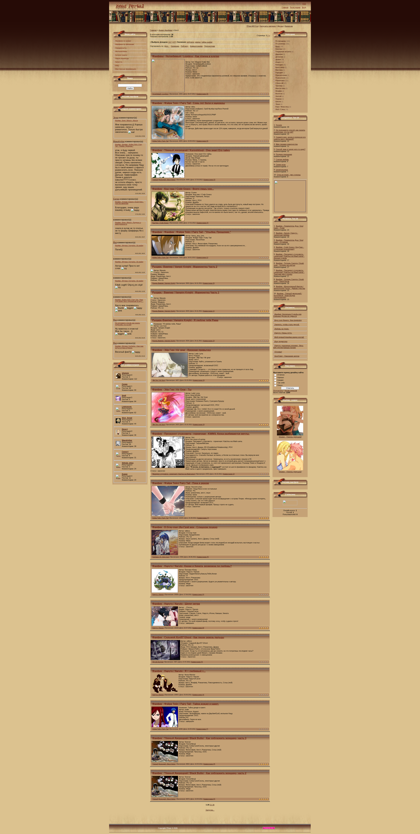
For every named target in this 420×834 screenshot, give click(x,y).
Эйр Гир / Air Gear (158, 380)
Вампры (278, 49)
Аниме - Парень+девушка (290, 437)
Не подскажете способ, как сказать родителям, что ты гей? (289, 131)
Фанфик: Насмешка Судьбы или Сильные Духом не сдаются (287, 315)
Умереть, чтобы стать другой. (286, 325)
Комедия (279, 65)
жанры (197, 42)
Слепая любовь (282, 159)
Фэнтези (278, 94)
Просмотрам (209, 46)
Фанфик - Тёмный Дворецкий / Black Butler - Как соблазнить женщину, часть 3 (199, 738)
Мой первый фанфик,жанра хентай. (289, 337)
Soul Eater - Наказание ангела (286, 356)
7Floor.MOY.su (252, 26)
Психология (280, 78)
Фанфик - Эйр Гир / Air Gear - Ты (171, 389)
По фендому (280, 41)
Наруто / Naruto (158, 594)
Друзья (280, 26)
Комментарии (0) (202, 94)
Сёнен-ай (279, 83)
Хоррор (278, 99)
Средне (280, 380)
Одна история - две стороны (289, 175)
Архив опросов (290, 391)
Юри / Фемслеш (282, 107)
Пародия (279, 73)
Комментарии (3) (209, 341)
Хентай (278, 96)
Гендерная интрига (283, 52)
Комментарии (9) (209, 764)
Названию (175, 46)
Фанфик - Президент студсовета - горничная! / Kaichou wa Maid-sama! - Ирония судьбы (289, 256)
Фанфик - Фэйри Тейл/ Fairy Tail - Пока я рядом (180, 483)
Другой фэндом (157, 662)
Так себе (281, 383)
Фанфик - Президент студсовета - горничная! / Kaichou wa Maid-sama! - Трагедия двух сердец (289, 272)
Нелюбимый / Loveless (160, 94)
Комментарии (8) (198, 628)
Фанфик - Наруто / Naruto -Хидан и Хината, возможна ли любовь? (192, 566)
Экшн (277, 104)
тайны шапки (206, 42)
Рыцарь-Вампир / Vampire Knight (163, 283)
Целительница (282, 170)
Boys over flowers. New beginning (288, 320)
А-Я (174, 42)
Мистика (279, 70)
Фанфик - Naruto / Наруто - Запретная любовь (286, 234)
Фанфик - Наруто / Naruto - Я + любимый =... (179, 671)
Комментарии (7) (203, 518)
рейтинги (190, 42)
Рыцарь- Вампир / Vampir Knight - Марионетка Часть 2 (184, 266)
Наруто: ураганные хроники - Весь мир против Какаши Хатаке (288, 347)
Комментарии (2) (229, 474)
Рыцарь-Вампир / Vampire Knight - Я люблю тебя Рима (185, 320)
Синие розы (281, 165)
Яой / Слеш (280, 109)
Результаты (278, 391)
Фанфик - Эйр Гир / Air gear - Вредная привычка (181, 350)
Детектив (279, 57)
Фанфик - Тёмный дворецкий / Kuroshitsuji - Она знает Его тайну (191, 150)
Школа (278, 101)
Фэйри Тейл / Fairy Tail (160, 141)
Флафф (278, 91)
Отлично (280, 375)
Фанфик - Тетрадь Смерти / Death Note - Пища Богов (289, 280)
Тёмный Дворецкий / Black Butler (163, 179)
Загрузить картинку (268, 26)
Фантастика (280, 88)
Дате (166, 46)
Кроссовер (279, 67)
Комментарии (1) (202, 257)
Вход (304, 7)
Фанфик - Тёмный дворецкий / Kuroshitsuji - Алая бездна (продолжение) (288, 295)
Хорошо (280, 377)
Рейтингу (184, 46)
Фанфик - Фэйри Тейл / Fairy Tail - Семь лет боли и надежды (188, 103)
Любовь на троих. (281, 329)
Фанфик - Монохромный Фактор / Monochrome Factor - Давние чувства (289, 287)
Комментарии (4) (198, 695)
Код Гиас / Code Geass (160, 223)
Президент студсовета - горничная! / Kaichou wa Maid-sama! (173, 474)
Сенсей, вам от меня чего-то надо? (290, 149)
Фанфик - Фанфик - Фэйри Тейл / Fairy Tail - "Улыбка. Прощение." (191, 232)
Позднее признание (284, 154)
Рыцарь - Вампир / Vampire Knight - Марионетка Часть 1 (185, 292)
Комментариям (196, 46)
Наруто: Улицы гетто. (283, 333)
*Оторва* (278, 352)
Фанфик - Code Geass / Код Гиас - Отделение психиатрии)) (289, 248)
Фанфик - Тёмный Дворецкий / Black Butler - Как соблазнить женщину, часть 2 (199, 773)
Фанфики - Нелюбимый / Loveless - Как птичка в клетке (185, 56)
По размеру (280, 44)
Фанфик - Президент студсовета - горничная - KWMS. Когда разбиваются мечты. (201, 433)
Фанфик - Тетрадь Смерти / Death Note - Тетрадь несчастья (289, 264)
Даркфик (279, 54)
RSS (304, 4)
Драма (278, 59)
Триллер (278, 86)
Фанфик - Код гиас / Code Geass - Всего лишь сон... (183, 189)
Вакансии (289, 26)
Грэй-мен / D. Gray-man (160, 557)
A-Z (169, 42)
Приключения (281, 75)
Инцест (278, 62)
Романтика (279, 80)
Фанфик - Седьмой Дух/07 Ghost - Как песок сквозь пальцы (188, 637)
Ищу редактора (280, 341)
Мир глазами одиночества (287, 144)
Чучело (279, 125)
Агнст (277, 46)
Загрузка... (210, 810)
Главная (285, 7)
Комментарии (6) (203, 557)
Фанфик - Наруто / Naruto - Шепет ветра (176, 603)
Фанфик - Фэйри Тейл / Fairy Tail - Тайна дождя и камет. (185, 704)
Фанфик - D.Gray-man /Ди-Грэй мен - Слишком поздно (184, 527)
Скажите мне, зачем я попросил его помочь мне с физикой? (290, 138)
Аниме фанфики (165, 30)
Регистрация (295, 7)
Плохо (280, 385)
